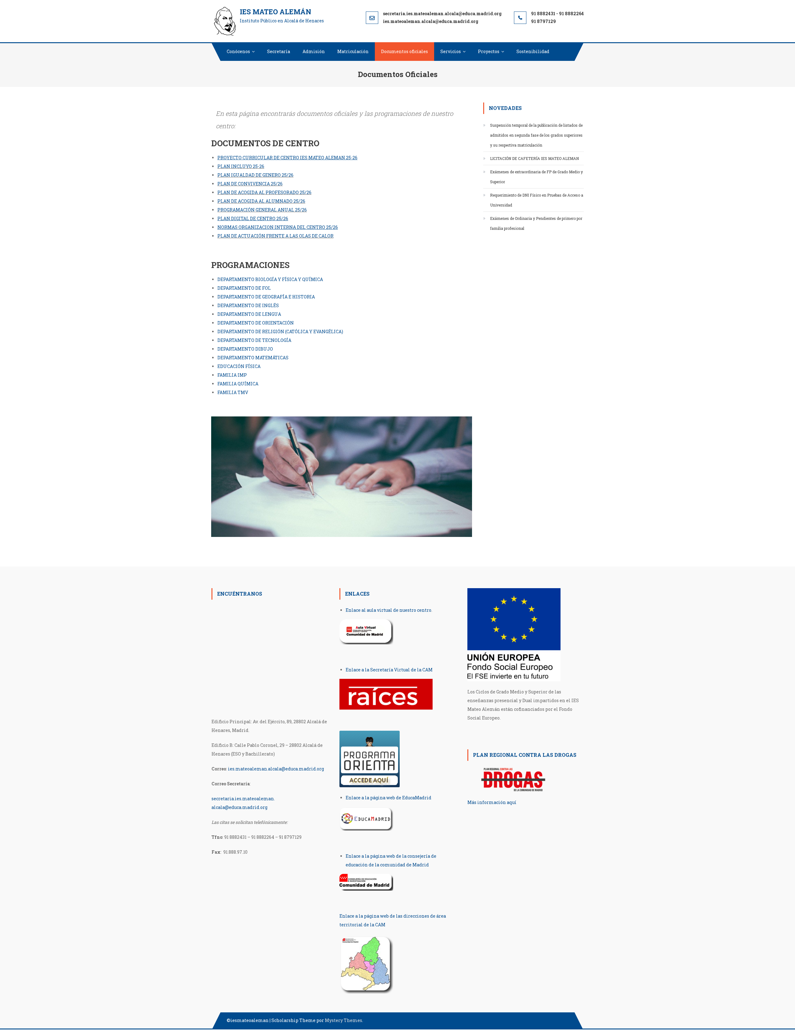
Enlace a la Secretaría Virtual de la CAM (389, 670)
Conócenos (238, 51)
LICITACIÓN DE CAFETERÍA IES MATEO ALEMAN (534, 158)
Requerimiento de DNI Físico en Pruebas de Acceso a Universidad (536, 200)
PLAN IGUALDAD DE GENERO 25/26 (255, 175)
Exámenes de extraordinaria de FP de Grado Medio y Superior (536, 176)
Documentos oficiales (404, 51)
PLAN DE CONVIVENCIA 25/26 (250, 184)
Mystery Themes (343, 1020)
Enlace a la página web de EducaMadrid (388, 798)
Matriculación (353, 51)
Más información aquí (491, 802)
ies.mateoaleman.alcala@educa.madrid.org (276, 769)
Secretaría (278, 51)
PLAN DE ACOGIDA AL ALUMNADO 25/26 (261, 201)
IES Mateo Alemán (275, 11)
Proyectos (488, 51)
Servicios (450, 51)
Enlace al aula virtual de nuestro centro (388, 610)
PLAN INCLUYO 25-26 (240, 166)
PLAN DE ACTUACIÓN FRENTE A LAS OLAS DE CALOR (275, 236)
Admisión (313, 51)
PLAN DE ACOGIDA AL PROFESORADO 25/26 (264, 192)
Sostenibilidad (532, 51)
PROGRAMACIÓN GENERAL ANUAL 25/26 (262, 210)
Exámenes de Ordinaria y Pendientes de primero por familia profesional (536, 223)
